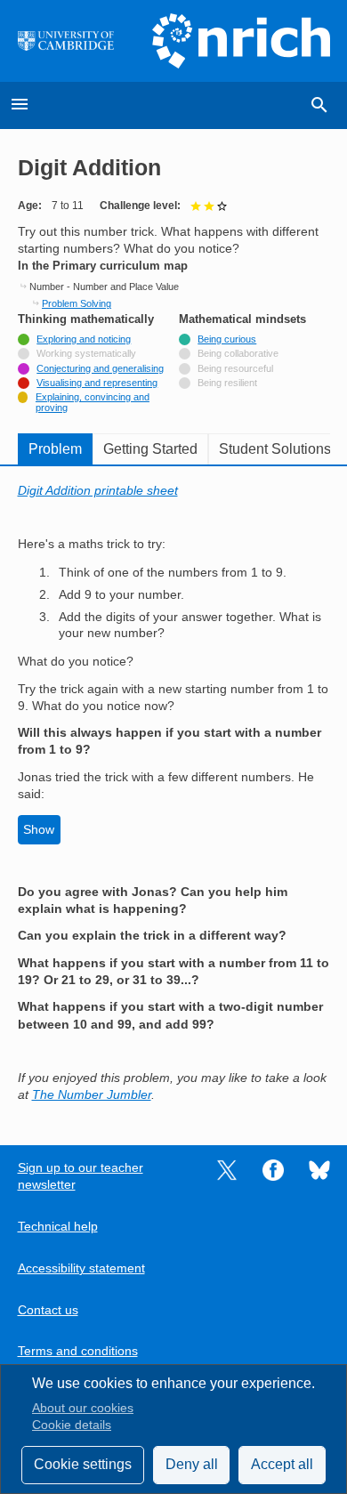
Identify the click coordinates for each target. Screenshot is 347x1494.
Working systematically (86, 353)
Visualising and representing (96, 382)
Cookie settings (83, 1464)
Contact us (48, 1310)
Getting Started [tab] (150, 448)
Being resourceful (235, 368)
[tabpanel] (174, 793)
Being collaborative (238, 353)
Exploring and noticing (83, 339)
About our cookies (82, 1408)
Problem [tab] (55, 448)
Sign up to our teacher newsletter (80, 1176)
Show (38, 829)
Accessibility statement (81, 1268)
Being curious (227, 339)
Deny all (191, 1464)
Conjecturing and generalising (100, 368)
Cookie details (71, 1425)
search (319, 105)
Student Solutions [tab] (275, 448)
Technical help (58, 1226)
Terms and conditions (78, 1351)
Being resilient (227, 382)
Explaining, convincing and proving (92, 402)
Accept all (282, 1464)
